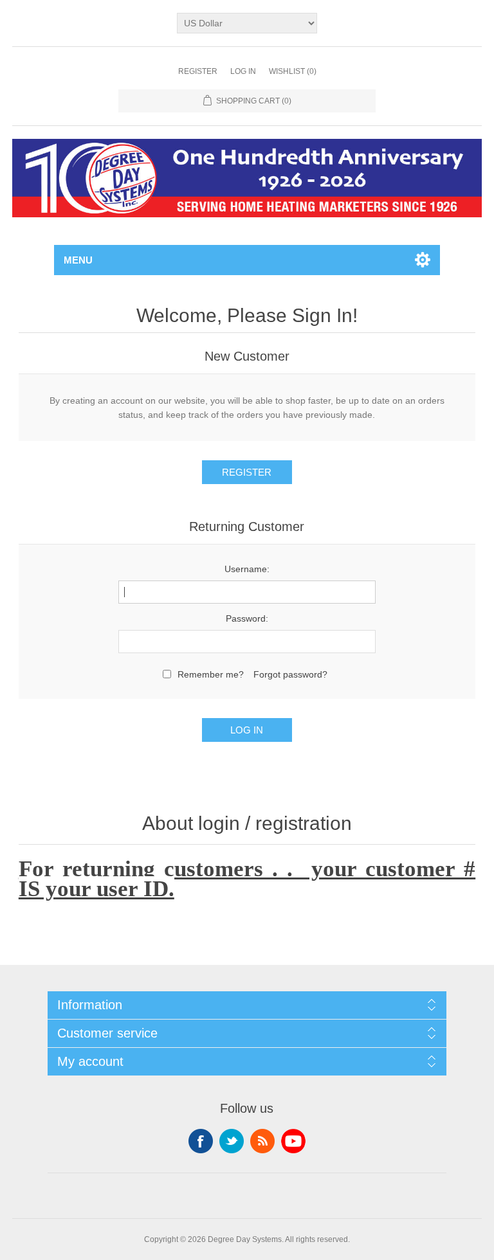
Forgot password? (290, 674)
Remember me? (211, 674)
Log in (243, 71)
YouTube (293, 1141)
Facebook (200, 1141)
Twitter (231, 1141)
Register (197, 71)
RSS (262, 1141)
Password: (247, 618)
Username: (247, 569)
